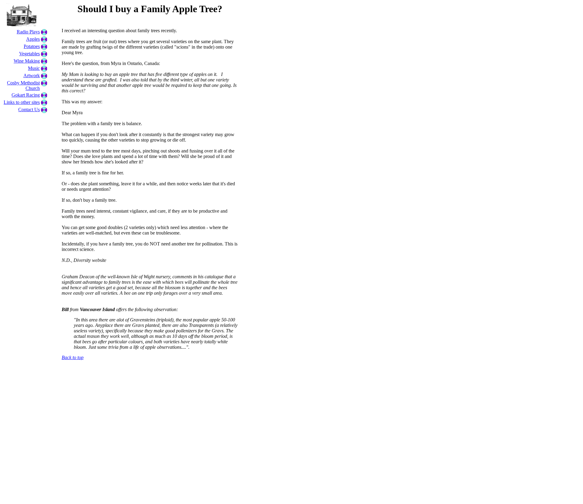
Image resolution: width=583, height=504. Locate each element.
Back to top (73, 357)
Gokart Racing (26, 95)
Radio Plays (28, 31)
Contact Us (29, 109)
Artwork (31, 75)
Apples (33, 39)
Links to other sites (22, 102)
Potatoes (32, 46)
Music (34, 68)
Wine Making (27, 60)
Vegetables (29, 53)
